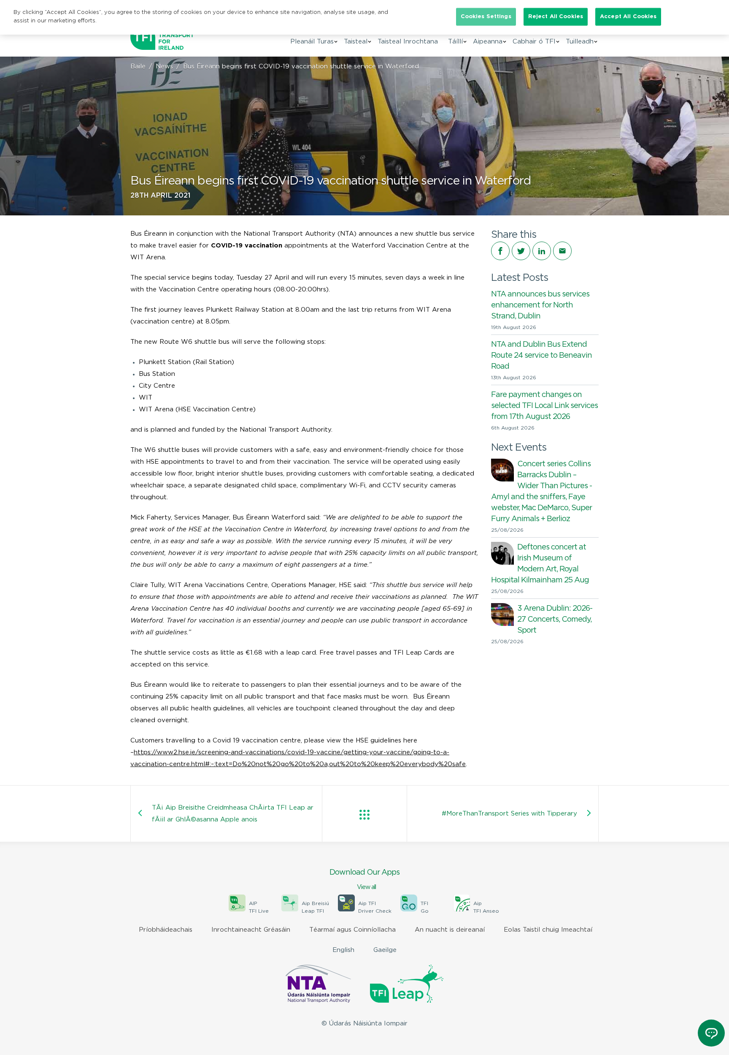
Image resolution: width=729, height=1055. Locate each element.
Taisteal (355, 41)
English (343, 950)
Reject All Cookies (555, 16)
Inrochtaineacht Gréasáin (250, 930)
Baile (138, 66)
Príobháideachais (165, 930)
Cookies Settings (486, 16)
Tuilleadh (580, 41)
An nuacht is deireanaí (450, 930)
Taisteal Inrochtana (408, 41)
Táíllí (455, 41)
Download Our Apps (364, 879)
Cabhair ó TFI (534, 41)
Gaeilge (385, 950)
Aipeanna (487, 41)
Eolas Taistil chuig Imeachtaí (548, 930)
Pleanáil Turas (312, 41)
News (164, 66)
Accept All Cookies (628, 16)
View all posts (364, 815)
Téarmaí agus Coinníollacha (352, 930)
